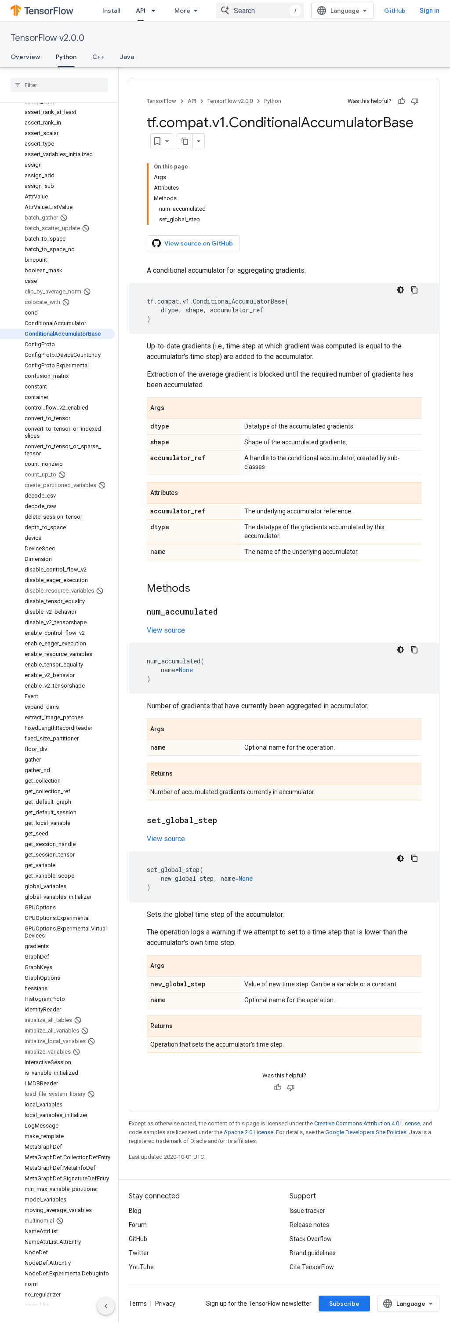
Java (127, 57)
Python (66, 57)
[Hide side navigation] (106, 1306)
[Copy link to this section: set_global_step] (226, 821)
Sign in (429, 10)
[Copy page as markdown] (185, 141)
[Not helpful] (414, 101)
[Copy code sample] (414, 290)
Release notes (309, 1224)
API (140, 11)
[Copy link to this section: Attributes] (187, 493)
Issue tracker (307, 1210)
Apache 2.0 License (248, 1132)
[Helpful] (401, 101)
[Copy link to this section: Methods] (199, 589)
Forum (138, 1224)
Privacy (165, 1303)
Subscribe (344, 1303)
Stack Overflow (311, 1238)
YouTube (141, 1267)
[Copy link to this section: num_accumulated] (227, 612)
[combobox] (260, 10)
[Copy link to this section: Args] (173, 408)
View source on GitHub (198, 243)
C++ (98, 57)
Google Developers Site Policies (365, 1132)
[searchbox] (59, 85)
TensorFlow (161, 101)
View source (166, 630)
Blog (135, 1210)
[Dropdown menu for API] (156, 10)
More (182, 11)
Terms (138, 1303)
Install (111, 11)
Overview (25, 57)
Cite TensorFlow (312, 1267)
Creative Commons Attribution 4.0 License (367, 1123)
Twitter (139, 1252)
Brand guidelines (313, 1252)
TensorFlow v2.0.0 (47, 38)
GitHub (395, 11)
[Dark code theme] (400, 290)
